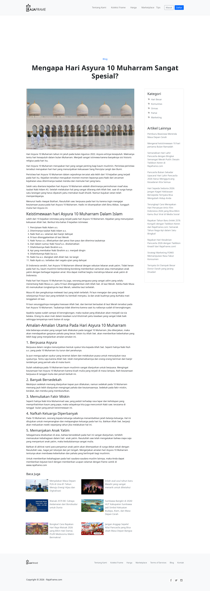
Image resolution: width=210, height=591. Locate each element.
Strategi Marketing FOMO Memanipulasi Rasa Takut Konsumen (160, 256)
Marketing (156, 117)
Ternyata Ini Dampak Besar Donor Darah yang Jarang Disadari (161, 268)
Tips (158, 7)
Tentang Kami (99, 7)
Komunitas (156, 103)
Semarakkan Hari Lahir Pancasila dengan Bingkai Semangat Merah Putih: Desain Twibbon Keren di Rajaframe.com (163, 159)
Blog (105, 58)
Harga (133, 7)
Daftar (179, 7)
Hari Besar (156, 99)
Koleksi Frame (118, 7)
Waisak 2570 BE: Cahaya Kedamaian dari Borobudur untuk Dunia (64, 504)
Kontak (180, 562)
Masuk (169, 7)
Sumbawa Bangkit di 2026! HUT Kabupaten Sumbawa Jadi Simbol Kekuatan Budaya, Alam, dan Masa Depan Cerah (118, 507)
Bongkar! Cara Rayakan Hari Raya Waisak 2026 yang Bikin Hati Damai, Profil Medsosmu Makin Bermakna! (62, 531)
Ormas (154, 108)
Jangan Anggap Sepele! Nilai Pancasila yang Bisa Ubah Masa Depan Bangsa (118, 527)
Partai (154, 112)
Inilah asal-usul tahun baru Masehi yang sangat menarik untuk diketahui (119, 484)
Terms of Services (158, 562)
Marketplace (147, 7)
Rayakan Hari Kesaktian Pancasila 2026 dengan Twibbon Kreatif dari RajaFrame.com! (163, 243)
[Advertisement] (105, 33)
